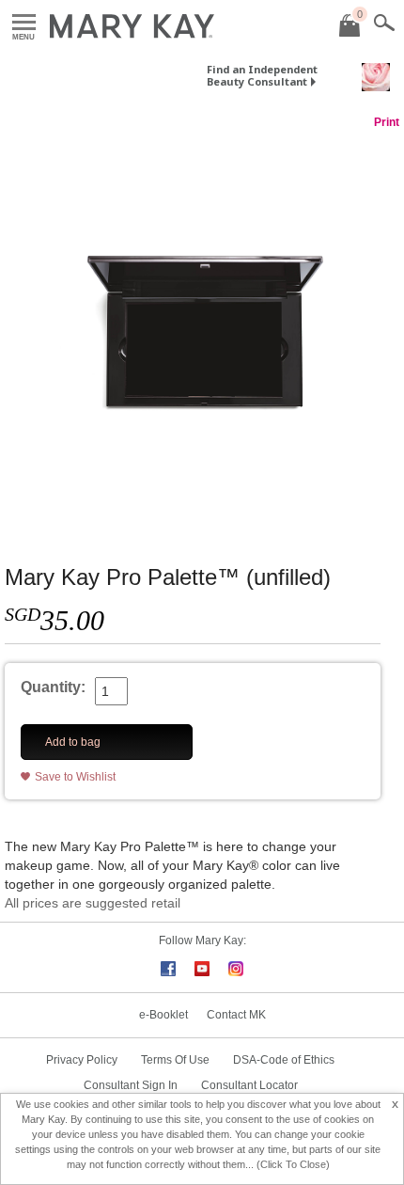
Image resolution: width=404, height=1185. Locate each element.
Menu (24, 23)
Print (386, 122)
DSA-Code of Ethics (283, 1059)
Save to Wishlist (75, 776)
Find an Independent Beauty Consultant (262, 75)
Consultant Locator (249, 1085)
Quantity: (53, 687)
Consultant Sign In (131, 1085)
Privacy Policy (81, 1059)
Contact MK (236, 1014)
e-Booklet (163, 1014)
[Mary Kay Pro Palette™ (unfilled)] (202, 328)
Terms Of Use (175, 1059)
